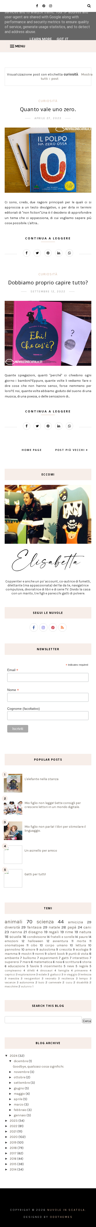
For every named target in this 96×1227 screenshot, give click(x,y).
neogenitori (32, 978)
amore (30, 949)
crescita (65, 949)
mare (26, 962)
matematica (43, 962)
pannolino (12, 949)
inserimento (53, 966)
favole (34, 966)
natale (54, 927)
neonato (50, 978)
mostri (26, 954)
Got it (63, 39)
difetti (31, 970)
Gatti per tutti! (35, 874)
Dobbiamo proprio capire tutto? (48, 282)
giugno (19, 1088)
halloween (35, 941)
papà (72, 927)
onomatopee (14, 945)
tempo (83, 978)
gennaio (20, 1115)
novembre (22, 1072)
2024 (14, 1056)
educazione (16, 966)
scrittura (72, 962)
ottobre (20, 1077)
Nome (13, 690)
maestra (13, 978)
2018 (13, 1148)
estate (42, 974)
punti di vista (79, 954)
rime (69, 932)
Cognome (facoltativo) (23, 708)
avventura (60, 941)
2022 (14, 1126)
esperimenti (49, 958)
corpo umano (56, 945)
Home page (32, 450)
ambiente (12, 958)
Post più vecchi (70, 450)
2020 (14, 1137)
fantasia (34, 927)
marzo (19, 1104)
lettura (80, 945)
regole (83, 966)
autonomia (27, 982)
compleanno (13, 970)
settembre (22, 1083)
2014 (13, 1169)
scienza (45, 921)
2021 (13, 1131)
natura (85, 932)
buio (41, 982)
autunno (26, 986)
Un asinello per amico (40, 851)
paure (83, 937)
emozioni (11, 941)
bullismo (29, 958)
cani (87, 927)
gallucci (55, 974)
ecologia (82, 949)
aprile (18, 1099)
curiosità (48, 101)
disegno (35, 932)
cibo (34, 945)
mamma (11, 954)
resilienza (68, 978)
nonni (39, 954)
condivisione (36, 937)
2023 (14, 1121)
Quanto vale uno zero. (48, 109)
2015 (13, 1164)
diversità (12, 927)
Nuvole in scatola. (66, 1210)
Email (12, 670)
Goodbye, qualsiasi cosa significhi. (38, 1066)
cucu (69, 982)
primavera (81, 970)
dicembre (21, 1061)
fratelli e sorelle (62, 937)
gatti (65, 958)
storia (86, 962)
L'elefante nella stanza (41, 779)
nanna (16, 932)
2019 (13, 1142)
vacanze (10, 982)
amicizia (75, 922)
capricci (10, 974)
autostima (47, 949)
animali (13, 921)
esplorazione (26, 974)
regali (54, 932)
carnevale (54, 982)
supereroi (12, 962)
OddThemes (61, 1217)
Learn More (41, 39)
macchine (11, 986)
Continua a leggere (48, 238)
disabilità (82, 982)
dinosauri (46, 970)
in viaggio (70, 974)
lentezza (85, 974)
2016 (13, 1159)
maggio (20, 1094)
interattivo (80, 958)
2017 (13, 1153)
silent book (56, 954)
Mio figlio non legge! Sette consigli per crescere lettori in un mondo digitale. (52, 805)
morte (81, 941)
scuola (15, 936)
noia (58, 962)
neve (70, 966)
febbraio (20, 1110)
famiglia (63, 970)
